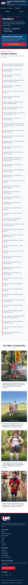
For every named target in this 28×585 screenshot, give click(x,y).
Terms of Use (12, 582)
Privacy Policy (4, 582)
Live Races (3, 550)
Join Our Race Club (5, 557)
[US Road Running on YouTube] (10, 575)
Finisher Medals (4, 555)
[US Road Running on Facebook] (2, 575)
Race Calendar (4, 535)
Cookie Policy (19, 582)
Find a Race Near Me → (8, 568)
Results (3, 537)
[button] (14, 366)
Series (2, 539)
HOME (3, 8)
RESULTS (18, 8)
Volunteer (3, 542)
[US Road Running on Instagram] (6, 575)
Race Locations (4, 553)
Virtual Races (4, 552)
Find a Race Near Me (6, 533)
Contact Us (3, 544)
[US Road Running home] (3, 3)
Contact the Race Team (14, 44)
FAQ (2, 541)
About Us (3, 532)
